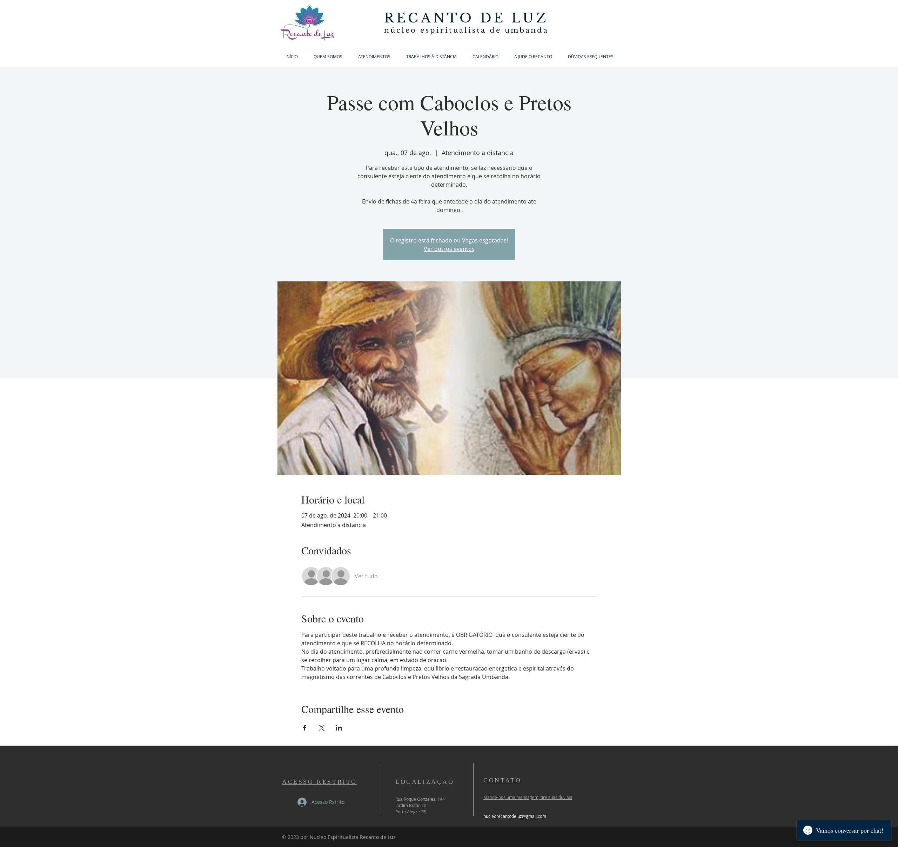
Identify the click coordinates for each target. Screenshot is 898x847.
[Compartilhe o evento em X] (322, 728)
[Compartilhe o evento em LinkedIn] (339, 728)
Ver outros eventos (449, 249)
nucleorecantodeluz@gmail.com (514, 816)
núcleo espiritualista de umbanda (466, 30)
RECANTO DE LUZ (466, 18)
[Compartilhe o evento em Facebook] (304, 728)
